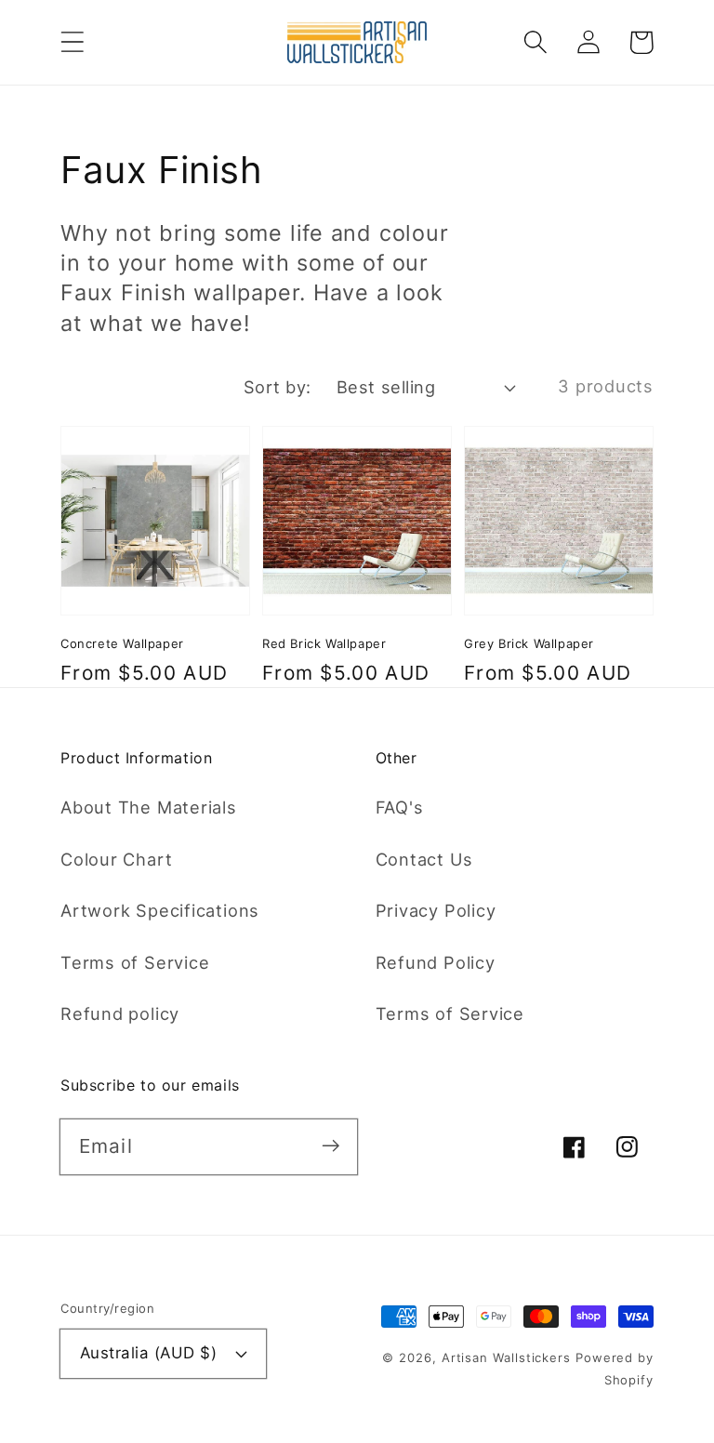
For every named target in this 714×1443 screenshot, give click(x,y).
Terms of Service (134, 962)
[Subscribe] (330, 1145)
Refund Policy (436, 962)
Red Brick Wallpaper (324, 643)
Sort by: (277, 387)
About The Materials (148, 807)
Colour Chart (116, 859)
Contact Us (424, 859)
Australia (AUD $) (149, 1353)
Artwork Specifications (159, 910)
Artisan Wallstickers (506, 1357)
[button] (72, 42)
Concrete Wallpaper (122, 643)
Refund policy (119, 1013)
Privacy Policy (436, 910)
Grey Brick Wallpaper (529, 643)
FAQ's (400, 807)
